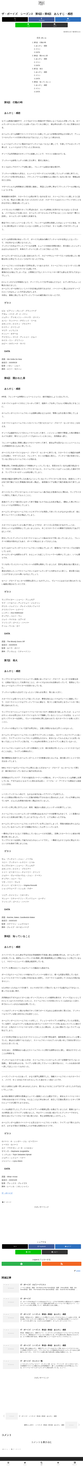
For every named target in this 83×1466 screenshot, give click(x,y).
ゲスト (38, 49)
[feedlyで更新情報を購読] (21, 1264)
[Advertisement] (41, 1223)
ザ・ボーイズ (7, 1193)
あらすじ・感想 (41, 46)
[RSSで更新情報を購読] (61, 1264)
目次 (38, 38)
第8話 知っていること (42, 82)
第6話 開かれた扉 (41, 55)
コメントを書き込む (41, 1442)
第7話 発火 (38, 69)
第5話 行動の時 (40, 42)
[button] (55, 25)
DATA (38, 52)
